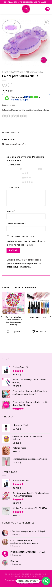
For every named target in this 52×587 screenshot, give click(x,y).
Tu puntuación (13, 165)
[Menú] (3, 8)
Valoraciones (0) (10, 132)
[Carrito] (47, 9)
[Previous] (2, 322)
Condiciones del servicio (34, 574)
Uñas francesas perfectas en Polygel (27, 531)
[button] (46, 581)
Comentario (15, 534)
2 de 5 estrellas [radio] (30, 169)
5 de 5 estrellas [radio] (14, 182)
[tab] (26, 132)
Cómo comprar (12, 574)
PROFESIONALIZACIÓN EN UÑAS (27, 552)
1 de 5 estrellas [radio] (12, 169)
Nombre (11, 211)
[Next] (50, 322)
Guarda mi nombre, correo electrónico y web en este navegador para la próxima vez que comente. (26, 240)
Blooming (15, 561)
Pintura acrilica (34, 72)
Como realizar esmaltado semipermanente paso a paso (24, 541)
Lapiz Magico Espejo (38, 317)
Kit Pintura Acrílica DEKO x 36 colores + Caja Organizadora (13, 319)
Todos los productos (41, 110)
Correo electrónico (16, 223)
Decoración (17, 72)
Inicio (5, 72)
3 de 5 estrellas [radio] (14, 173)
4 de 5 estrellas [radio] (14, 177)
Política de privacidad (20, 576)
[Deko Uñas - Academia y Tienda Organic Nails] (26, 9)
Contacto (38, 576)
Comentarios (15, 555)
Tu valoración (14, 187)
